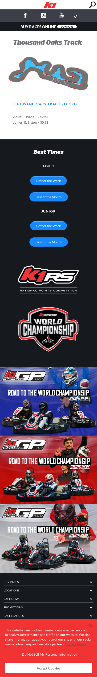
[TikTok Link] (75, 16)
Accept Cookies (48, 668)
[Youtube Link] (62, 16)
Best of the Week (48, 181)
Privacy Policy (75, 644)
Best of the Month (49, 197)
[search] (92, 4)
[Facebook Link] (25, 16)
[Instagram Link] (43, 16)
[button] (90, 626)
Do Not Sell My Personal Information (49, 654)
